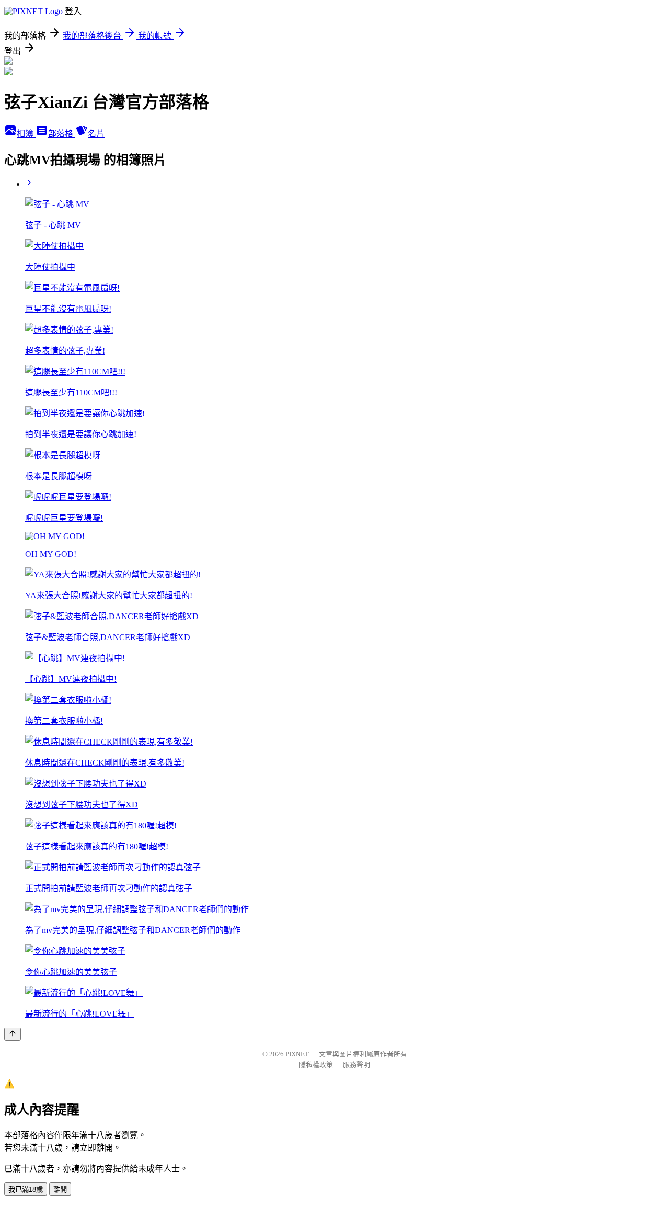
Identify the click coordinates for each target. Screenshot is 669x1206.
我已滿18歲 (25, 1189)
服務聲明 (356, 1064)
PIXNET (297, 1054)
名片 (96, 133)
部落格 (61, 133)
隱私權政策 (316, 1064)
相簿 (26, 133)
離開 (60, 1189)
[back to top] (12, 1034)
